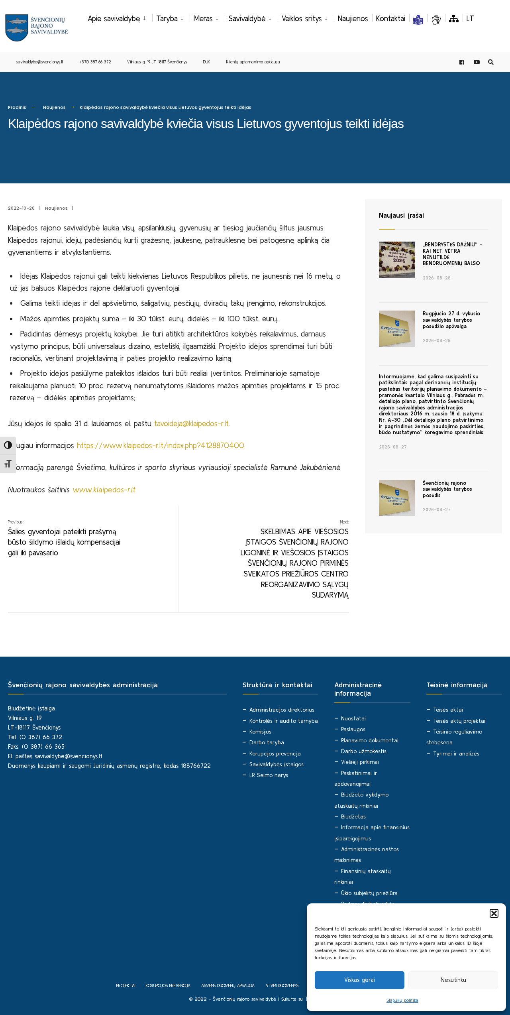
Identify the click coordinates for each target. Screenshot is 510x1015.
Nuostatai (353, 718)
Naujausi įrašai (401, 215)
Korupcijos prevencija (275, 753)
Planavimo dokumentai (369, 740)
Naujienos (353, 18)
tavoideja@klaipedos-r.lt (191, 423)
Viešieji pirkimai (360, 762)
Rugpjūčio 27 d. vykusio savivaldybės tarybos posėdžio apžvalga (451, 320)
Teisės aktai (448, 709)
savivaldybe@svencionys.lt (39, 61)
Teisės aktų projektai (459, 721)
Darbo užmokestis (363, 751)
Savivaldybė (247, 18)
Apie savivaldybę (114, 18)
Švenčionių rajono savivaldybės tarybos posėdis (447, 489)
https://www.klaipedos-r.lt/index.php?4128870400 (160, 445)
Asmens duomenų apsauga (228, 985)
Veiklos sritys (302, 18)
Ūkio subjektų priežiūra (369, 893)
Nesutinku (453, 979)
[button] (494, 913)
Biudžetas (353, 816)
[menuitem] (120, 17)
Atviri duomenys (281, 985)
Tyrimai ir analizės (456, 753)
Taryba (167, 18)
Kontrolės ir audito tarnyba (283, 721)
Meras (203, 18)
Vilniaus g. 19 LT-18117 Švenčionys (157, 61)
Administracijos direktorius (281, 709)
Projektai (125, 985)
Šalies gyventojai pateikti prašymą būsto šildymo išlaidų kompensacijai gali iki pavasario (64, 538)
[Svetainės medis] (454, 18)
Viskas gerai (359, 979)
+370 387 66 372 (95, 61)
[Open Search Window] (491, 62)
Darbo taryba (266, 742)
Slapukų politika (402, 1000)
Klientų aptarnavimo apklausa (253, 61)
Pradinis (17, 107)
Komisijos (260, 731)
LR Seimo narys (268, 775)
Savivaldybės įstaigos (276, 764)
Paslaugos (353, 729)
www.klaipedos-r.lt (104, 489)
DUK (206, 61)
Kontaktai (390, 18)
